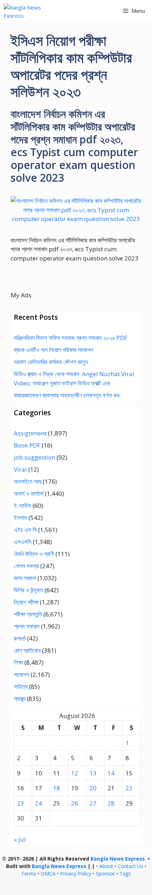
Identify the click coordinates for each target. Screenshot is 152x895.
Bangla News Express (117, 858)
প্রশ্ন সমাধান (27, 626)
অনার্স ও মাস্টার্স (28, 493)
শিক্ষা (18, 662)
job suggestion (34, 457)
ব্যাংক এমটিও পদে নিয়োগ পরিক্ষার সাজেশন (53, 350)
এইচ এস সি (25, 530)
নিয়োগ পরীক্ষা (26, 602)
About (106, 866)
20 (93, 788)
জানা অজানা (25, 578)
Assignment (30, 433)
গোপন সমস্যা (26, 566)
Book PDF (27, 445)
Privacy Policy (75, 873)
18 (56, 788)
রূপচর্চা (20, 638)
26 (74, 803)
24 (38, 803)
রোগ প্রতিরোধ (27, 650)
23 (20, 803)
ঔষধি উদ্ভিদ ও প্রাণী (34, 554)
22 (129, 788)
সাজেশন (21, 674)
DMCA (48, 873)
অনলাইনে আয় (27, 481)
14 (111, 773)
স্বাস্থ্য (19, 698)
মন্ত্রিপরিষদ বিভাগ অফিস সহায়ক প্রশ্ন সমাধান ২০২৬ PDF (70, 338)
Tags (125, 873)
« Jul (20, 839)
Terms (28, 873)
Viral (20, 469)
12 (74, 773)
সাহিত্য (21, 686)
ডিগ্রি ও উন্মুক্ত (28, 590)
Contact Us (130, 866)
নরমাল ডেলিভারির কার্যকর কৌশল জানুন (51, 362)
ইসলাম (20, 518)
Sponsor (105, 873)
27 (93, 803)
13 (93, 773)
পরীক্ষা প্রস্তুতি (28, 614)
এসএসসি (22, 542)
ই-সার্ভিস (22, 505)
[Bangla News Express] (33, 10)
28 (111, 803)
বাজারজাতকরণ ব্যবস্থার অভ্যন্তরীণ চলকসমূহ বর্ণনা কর (66, 395)
